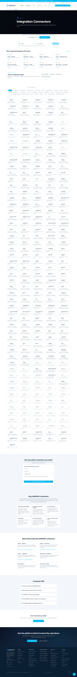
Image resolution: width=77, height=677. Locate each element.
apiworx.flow (20, 653)
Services (63, 655)
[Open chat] (74, 674)
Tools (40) (51, 92)
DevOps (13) (41, 92)
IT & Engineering (31, 655)
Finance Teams (31, 653)
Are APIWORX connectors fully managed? (30, 594)
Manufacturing (31, 662)
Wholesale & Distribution (33, 660)
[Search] (60, 2)
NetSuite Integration (43, 651)
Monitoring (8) (46, 92)
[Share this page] (69, 9)
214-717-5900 (9, 664)
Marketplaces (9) (23, 90)
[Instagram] (12, 666)
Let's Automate (31, 640)
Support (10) (66, 90)
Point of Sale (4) (37, 90)
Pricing (49, 5)
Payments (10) (56, 90)
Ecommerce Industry (32, 658)
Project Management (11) (17, 94)
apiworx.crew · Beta (21, 658)
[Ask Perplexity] (46, 2)
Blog (51, 651)
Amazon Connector (45, 74)
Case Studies (53, 658)
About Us (63, 651)
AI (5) (46, 94)
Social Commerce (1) (30, 90)
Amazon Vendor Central (46, 76)
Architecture (20, 662)
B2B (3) (43, 90)
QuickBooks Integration (44, 655)
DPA (51, 672)
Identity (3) (41, 94)
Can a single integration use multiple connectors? (32, 603)
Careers (63, 662)
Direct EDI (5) (36, 94)
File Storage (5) (34, 92)
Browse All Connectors (44, 660)
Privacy (49, 672)
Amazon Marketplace (43, 658)
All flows (68, 51)
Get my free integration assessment (62, 5)
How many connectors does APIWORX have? (31, 586)
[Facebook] (68, 2)
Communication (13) (58, 92)
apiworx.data (20, 655)
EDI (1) (32, 94)
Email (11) (16, 92)
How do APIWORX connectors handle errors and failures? (34, 598)
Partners (41, 2)
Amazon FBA (52, 74)
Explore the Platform (43, 640)
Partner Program (64, 660)
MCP (45, 5)
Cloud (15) (29, 92)
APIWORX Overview (21, 651)
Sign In (63, 2)
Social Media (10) (65, 92)
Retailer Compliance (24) (60, 94)
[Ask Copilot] (50, 2)
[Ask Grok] (49, 2)
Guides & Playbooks (54, 653)
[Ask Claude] (45, 2)
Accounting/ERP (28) (49, 90)
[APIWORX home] (11, 5)
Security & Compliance (66, 658)
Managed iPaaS (53, 660)
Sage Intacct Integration (44, 653)
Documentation (53, 655)
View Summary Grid (32, 37)
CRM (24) (61, 90)
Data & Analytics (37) (22, 92)
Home (8, 9)
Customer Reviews (65, 653)
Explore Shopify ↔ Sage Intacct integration (48, 549)
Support (38, 2)
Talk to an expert (44, 37)
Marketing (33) (11, 92)
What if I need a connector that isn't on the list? (32, 590)
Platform (11, 9)
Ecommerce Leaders (32, 651)
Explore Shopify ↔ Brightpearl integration (25, 559)
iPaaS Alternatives (54, 664)
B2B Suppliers (31, 664)
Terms (46, 672)
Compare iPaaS (53, 662)
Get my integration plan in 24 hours (38, 481)
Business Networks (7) (25, 94)
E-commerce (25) (16, 90)
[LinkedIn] (67, 2)
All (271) (10, 90)
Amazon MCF (58, 74)
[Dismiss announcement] (70, 1)
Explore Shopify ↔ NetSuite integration (25, 549)
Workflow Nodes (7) (51, 94)
